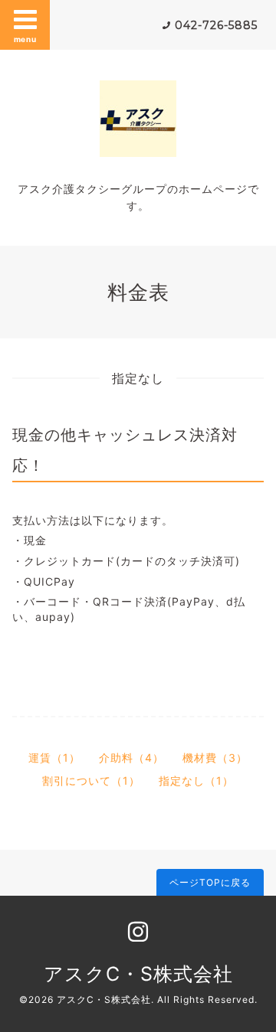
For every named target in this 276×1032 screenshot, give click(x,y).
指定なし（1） (196, 780)
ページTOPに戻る (210, 882)
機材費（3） (215, 757)
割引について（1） (91, 780)
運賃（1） (54, 757)
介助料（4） (131, 757)
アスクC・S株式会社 (138, 973)
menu (25, 39)
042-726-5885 (216, 25)
